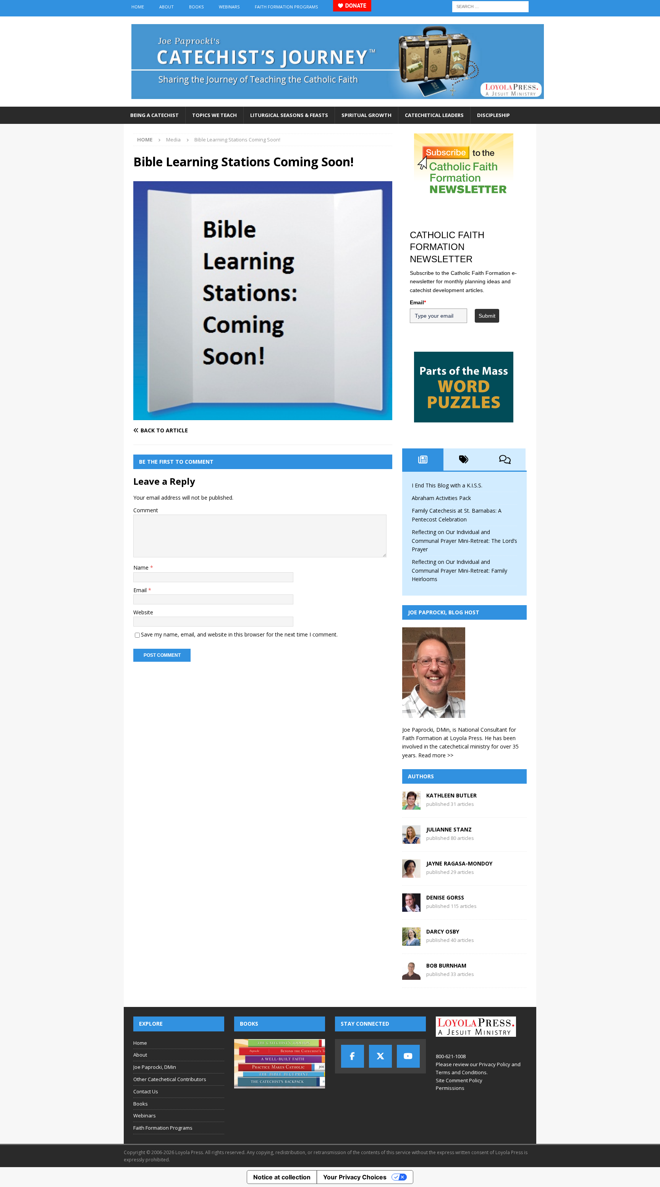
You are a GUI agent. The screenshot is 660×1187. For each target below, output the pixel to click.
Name (141, 567)
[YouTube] (408, 1056)
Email (140, 590)
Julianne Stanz (449, 829)
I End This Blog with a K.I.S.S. (447, 485)
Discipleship (493, 115)
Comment (145, 510)
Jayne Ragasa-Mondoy (459, 863)
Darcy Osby (442, 931)
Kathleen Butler (451, 795)
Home (137, 7)
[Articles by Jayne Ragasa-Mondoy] (411, 873)
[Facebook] (352, 1056)
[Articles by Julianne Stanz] (411, 839)
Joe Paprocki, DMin (154, 1067)
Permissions (450, 1088)
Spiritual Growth (366, 115)
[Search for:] (490, 6)
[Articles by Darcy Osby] (411, 941)
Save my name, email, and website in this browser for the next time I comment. (239, 634)
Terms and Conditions (461, 1072)
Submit (487, 316)
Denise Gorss (445, 897)
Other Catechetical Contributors (169, 1079)
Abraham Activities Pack (441, 498)
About (166, 7)
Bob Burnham (446, 965)
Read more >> (435, 755)
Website (143, 612)
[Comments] (505, 459)
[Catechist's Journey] (338, 102)
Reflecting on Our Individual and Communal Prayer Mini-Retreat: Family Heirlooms (459, 570)
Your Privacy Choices (355, 1177)
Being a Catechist (154, 115)
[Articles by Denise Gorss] (411, 907)
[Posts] (422, 459)
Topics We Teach (214, 115)
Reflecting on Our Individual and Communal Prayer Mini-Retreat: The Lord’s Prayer (464, 540)
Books (196, 7)
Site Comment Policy (459, 1080)
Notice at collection (282, 1177)
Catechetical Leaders (434, 115)
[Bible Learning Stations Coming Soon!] (262, 415)
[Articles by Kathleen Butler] (411, 805)
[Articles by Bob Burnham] (411, 975)
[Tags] (464, 459)
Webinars (229, 7)
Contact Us (145, 1091)
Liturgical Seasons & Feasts (289, 115)
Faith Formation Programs (286, 7)
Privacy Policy (494, 1064)
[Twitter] (380, 1056)
